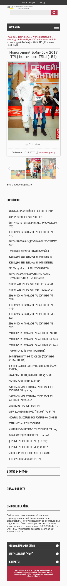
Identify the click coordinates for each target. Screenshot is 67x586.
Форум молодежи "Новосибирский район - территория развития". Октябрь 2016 (29, 276)
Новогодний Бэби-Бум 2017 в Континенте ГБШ (32, 39)
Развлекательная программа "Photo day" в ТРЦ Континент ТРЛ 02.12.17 (31, 398)
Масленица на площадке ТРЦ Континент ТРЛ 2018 (33, 333)
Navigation (14, 27)
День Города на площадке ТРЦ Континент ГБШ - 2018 (31, 315)
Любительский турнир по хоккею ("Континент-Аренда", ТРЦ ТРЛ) (32, 358)
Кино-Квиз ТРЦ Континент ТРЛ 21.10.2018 (29, 435)
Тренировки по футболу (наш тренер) (27, 350)
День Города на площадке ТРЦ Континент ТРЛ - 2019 (31, 306)
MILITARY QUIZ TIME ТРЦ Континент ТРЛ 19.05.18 (31, 283)
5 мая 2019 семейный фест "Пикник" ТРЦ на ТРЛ (32, 411)
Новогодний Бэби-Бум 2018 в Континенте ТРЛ (31, 256)
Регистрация (28, 3)
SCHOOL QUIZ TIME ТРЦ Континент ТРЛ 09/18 (29, 453)
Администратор (47, 152)
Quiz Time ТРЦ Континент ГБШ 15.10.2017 (28, 447)
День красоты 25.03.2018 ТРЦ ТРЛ (25, 459)
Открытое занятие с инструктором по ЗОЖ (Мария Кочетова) (33, 367)
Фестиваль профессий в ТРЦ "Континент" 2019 (31, 211)
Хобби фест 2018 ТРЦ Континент (24, 423)
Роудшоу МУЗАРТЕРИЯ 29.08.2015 (24, 381)
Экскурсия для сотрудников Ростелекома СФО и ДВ (33, 417)
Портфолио (24, 37)
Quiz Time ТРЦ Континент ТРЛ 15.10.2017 (28, 441)
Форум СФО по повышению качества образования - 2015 (33, 224)
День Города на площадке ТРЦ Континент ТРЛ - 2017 (31, 233)
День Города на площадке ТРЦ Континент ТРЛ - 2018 (31, 297)
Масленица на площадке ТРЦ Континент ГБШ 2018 (33, 338)
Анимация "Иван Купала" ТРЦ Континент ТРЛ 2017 (33, 429)
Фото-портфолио (42, 37)
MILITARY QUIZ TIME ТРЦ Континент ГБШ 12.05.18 (31, 289)
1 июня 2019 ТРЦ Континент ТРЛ (24, 405)
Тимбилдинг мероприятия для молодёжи (29, 250)
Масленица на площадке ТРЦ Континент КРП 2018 (33, 344)
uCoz (38, 576)
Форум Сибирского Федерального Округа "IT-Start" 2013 (33, 243)
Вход (42, 3)
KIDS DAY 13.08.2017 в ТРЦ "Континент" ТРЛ (29, 268)
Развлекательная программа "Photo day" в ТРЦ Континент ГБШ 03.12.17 (31, 388)
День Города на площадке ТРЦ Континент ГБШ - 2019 (31, 325)
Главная (11, 37)
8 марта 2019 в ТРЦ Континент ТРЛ (25, 216)
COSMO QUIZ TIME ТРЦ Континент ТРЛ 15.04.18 (30, 375)
